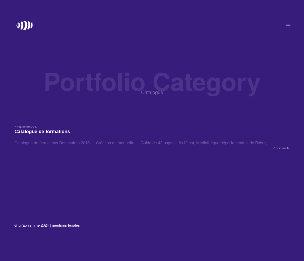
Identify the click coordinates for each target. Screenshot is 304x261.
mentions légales (66, 225)
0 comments (282, 148)
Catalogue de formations (42, 131)
